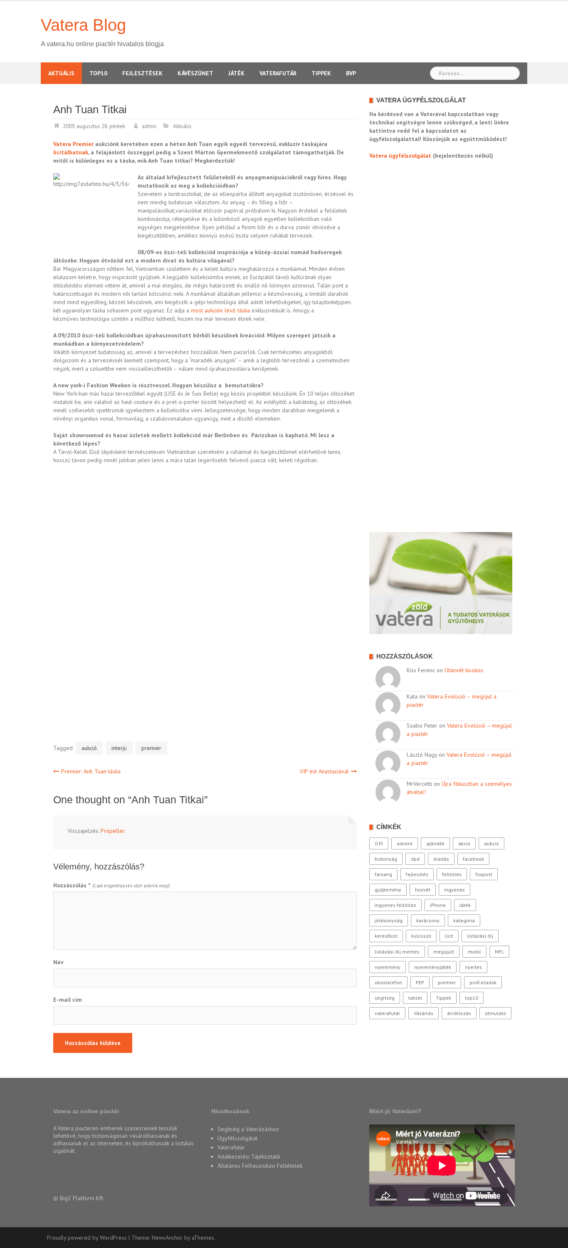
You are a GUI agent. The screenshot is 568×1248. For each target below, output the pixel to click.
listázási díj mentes (397, 951)
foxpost (483, 874)
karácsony (428, 920)
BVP (351, 73)
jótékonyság (389, 920)
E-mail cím (67, 999)
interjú (119, 748)
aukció (89, 748)
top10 (471, 998)
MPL (499, 951)
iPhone (438, 905)
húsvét (422, 889)
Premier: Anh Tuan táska (91, 771)
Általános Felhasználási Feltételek (259, 1165)
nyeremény (387, 967)
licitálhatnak (70, 152)
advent (404, 843)
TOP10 (98, 73)
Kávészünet (195, 73)
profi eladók (482, 982)
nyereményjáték (432, 967)
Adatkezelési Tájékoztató (248, 1156)
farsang (383, 874)
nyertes (473, 967)
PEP (420, 982)
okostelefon (388, 982)
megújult (443, 951)
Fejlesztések (142, 73)
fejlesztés (417, 874)
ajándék (435, 843)
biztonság (386, 859)
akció (464, 843)
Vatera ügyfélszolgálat (400, 155)
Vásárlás (423, 1013)
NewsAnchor (167, 1237)
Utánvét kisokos (464, 670)
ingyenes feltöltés (395, 905)
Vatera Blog (83, 25)
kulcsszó (421, 936)
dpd (415, 859)
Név (58, 962)
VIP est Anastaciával (324, 771)
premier (151, 748)
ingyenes (454, 889)
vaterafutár (387, 1013)
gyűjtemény (388, 889)
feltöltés (452, 874)
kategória (464, 920)
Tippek (321, 73)
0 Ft (379, 843)
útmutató (495, 1013)
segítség (385, 998)
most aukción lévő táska (220, 310)
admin (149, 126)
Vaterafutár (277, 73)
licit (449, 936)
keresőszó (386, 936)
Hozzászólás (71, 885)
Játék (236, 73)
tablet (415, 998)
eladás (441, 859)
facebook (473, 859)
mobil (474, 951)
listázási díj (480, 936)
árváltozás (459, 1013)
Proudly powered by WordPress (87, 1237)
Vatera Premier (73, 144)
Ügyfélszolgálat (237, 1138)
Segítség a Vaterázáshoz (248, 1129)
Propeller (113, 830)
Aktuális (61, 73)
